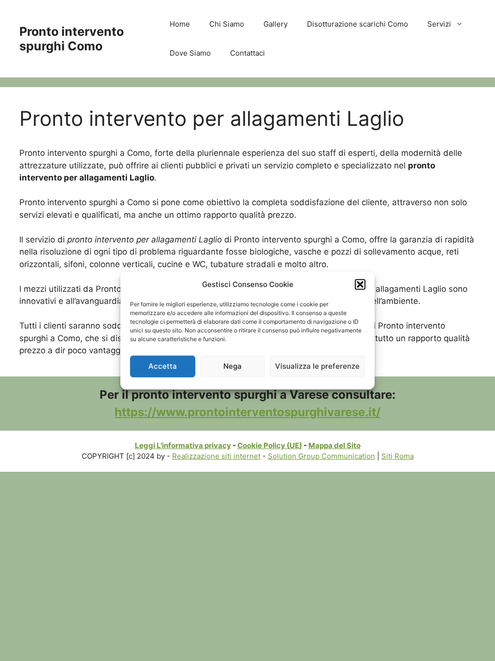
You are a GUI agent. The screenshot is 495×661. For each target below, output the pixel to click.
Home (180, 24)
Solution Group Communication (321, 456)
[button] (360, 284)
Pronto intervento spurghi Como (71, 38)
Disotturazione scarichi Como (357, 24)
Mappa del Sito (334, 445)
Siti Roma (397, 456)
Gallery (275, 24)
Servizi (439, 24)
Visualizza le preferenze (317, 366)
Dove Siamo (190, 53)
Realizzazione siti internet (216, 456)
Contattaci (247, 53)
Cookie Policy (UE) (269, 445)
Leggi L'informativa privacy (183, 445)
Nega (232, 366)
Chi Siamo (226, 24)
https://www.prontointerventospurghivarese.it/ (247, 412)
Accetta (162, 366)
